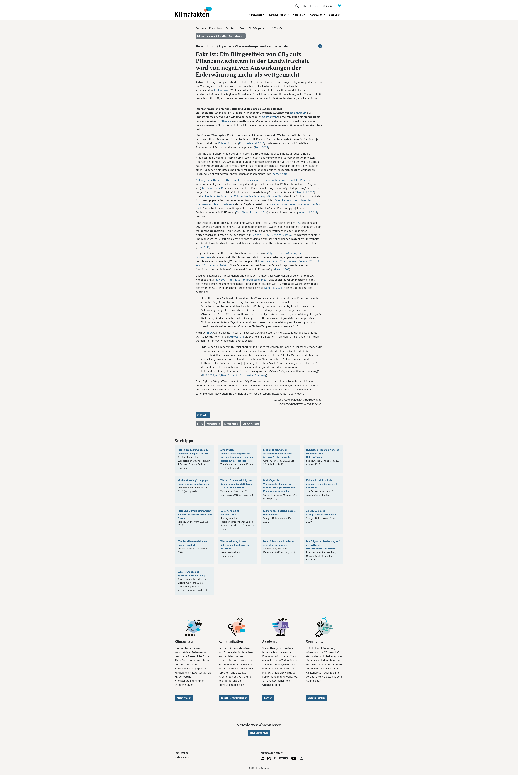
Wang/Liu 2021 (273, 287)
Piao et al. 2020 (305, 192)
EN (304, 6)
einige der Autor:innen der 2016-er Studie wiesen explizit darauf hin (242, 196)
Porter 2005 (282, 269)
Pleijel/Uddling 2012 (254, 279)
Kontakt (314, 6)
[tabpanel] (259, 256)
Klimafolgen (213, 423)
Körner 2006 (280, 173)
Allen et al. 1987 (259, 234)
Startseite (201, 28)
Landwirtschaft (251, 423)
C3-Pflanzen (269, 117)
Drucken (204, 415)
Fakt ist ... (231, 28)
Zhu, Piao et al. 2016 (213, 188)
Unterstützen (330, 6)
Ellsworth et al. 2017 (251, 143)
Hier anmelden (259, 732)
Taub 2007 (220, 279)
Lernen (268, 698)
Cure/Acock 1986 (280, 234)
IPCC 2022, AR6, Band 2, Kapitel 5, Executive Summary (234, 375)
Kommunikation (277, 14)
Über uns (334, 14)
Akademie (298, 14)
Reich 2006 (261, 147)
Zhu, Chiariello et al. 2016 (251, 212)
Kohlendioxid (221, 90)
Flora (200, 423)
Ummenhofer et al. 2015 (301, 261)
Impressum (181, 753)
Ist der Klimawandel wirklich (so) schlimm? (220, 36)
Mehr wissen (184, 698)
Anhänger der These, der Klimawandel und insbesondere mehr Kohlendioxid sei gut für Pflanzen (253, 180)
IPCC (298, 222)
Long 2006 (203, 247)
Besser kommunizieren (233, 698)
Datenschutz (182, 757)
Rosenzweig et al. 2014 (271, 261)
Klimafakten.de (262, 768)
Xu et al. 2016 (217, 265)
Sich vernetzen (317, 698)
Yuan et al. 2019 (307, 212)
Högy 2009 (234, 279)
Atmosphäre (236, 336)
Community (316, 14)
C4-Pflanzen (224, 121)
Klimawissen (256, 14)
